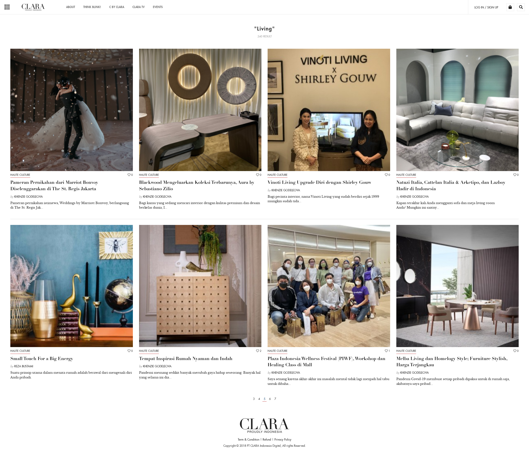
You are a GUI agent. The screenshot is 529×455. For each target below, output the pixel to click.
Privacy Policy (282, 439)
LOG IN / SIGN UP (486, 7)
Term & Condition (248, 439)
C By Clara (116, 7)
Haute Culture (20, 175)
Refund (267, 439)
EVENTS (158, 7)
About (70, 7)
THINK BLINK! (92, 7)
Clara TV (138, 7)
